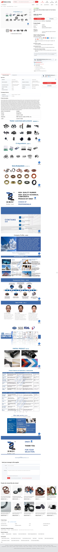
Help (41, 4)
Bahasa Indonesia (54, 546)
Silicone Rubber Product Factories (16, 538)
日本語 (39, 546)
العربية (34, 546)
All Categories (4, 4)
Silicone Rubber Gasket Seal (15, 540)
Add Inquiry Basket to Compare (17, 33)
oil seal (16, 523)
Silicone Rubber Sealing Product (49, 538)
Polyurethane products (4, 525)
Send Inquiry (39, 18)
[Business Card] (55, 79)
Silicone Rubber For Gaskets (5, 540)
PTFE (29, 525)
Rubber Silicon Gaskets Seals (25, 540)
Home (1, 6)
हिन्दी (41, 546)
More (1, 542)
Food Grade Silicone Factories (27, 538)
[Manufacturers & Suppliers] (6, 2)
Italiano (24, 546)
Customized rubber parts (46, 523)
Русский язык (21, 546)
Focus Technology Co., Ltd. (23, 548)
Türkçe (46, 546)
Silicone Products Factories (5, 538)
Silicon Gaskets (40, 538)
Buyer (37, 4)
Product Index (44, 545)
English (8, 546)
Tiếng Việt (49, 546)
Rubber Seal (15, 6)
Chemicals (4, 6)
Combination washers (18, 525)
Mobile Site (48, 545)
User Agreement (34, 548)
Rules (56, 4)
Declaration (38, 548)
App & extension (46, 4)
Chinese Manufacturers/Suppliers (18, 545)
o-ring (30, 523)
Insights (52, 545)
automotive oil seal (3, 523)
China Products (11, 545)
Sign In (35, 70)
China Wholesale (25, 545)
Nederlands (30, 546)
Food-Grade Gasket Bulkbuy (35, 540)
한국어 (36, 546)
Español (11, 546)
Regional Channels (39, 545)
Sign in (56, 2)
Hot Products (6, 545)
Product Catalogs (13, 521)
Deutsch (27, 546)
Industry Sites (34, 545)
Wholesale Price (30, 545)
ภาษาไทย (44, 546)
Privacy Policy (42, 548)
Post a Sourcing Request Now (27, 478)
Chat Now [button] (52, 18)
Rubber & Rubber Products (10, 6)
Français (17, 546)
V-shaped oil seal (45, 525)
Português (14, 546)
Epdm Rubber (35, 538)
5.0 (45, 76)
